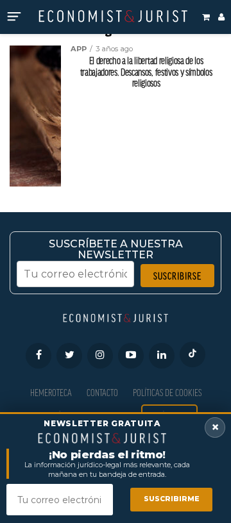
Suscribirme (172, 499)
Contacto (102, 392)
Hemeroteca (51, 392)
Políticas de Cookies (167, 392)
